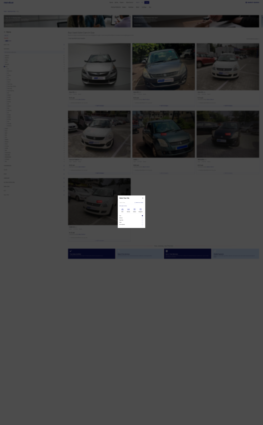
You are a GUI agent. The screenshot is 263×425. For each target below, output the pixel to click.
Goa (120, 215)
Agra (120, 222)
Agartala (121, 220)
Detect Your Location (139, 202)
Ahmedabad (122, 224)
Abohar (121, 217)
